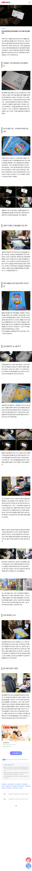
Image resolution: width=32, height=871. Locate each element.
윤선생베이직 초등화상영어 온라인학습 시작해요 (15, 794)
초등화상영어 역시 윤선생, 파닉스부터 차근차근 (15, 799)
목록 (16, 805)
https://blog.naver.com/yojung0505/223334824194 (17, 759)
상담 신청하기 (16, 753)
